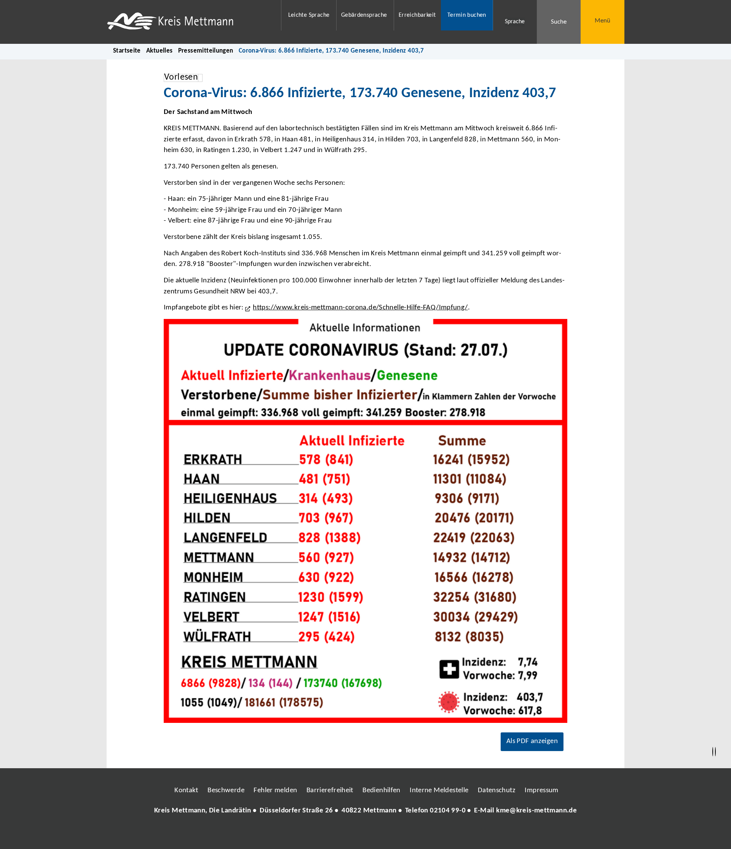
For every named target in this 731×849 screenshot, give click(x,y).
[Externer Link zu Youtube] (381, 833)
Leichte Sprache (309, 15)
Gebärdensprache (364, 15)
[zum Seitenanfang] (715, 751)
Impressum (541, 790)
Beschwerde (225, 790)
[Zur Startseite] (189, 22)
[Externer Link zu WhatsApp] (399, 833)
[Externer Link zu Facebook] (313, 833)
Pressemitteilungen (205, 51)
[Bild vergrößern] (365, 521)
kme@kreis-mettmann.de (536, 810)
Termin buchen (466, 15)
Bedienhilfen (381, 790)
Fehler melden (275, 790)
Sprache (515, 22)
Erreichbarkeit (417, 15)
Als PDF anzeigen (532, 741)
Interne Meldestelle (439, 790)
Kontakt (186, 790)
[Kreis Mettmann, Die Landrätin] (365, 811)
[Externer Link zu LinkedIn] (364, 833)
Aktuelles (159, 51)
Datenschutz (497, 790)
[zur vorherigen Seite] (712, 751)
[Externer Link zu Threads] (347, 833)
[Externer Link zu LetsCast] (416, 833)
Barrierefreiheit (329, 790)
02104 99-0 (448, 810)
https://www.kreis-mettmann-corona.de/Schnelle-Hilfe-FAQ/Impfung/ (360, 307)
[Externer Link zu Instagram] (330, 833)
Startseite (127, 51)
